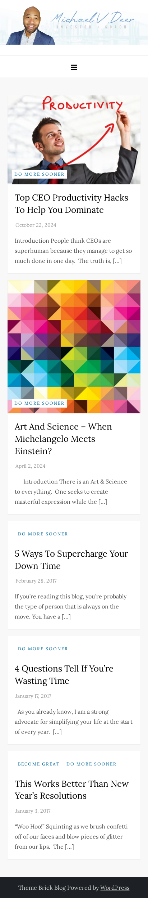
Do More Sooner (39, 174)
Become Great (39, 764)
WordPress (114, 887)
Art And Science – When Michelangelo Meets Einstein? (63, 438)
